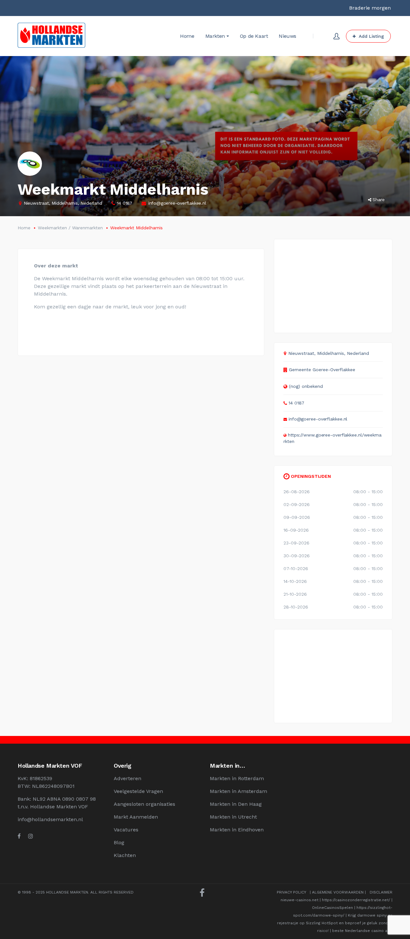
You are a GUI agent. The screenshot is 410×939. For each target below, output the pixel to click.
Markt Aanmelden (136, 817)
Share (379, 199)
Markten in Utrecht (233, 817)
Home (24, 227)
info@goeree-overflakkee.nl (177, 203)
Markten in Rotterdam (237, 778)
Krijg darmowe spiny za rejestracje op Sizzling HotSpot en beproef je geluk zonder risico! (334, 923)
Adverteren (127, 778)
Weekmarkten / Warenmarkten (70, 227)
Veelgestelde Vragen (138, 791)
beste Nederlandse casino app (362, 930)
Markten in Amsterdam (238, 791)
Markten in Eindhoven (237, 830)
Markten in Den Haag (236, 804)
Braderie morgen (370, 8)
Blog (119, 842)
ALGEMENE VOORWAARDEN (338, 892)
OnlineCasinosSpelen (332, 907)
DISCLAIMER (381, 892)
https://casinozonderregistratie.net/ (356, 900)
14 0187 (124, 203)
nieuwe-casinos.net (299, 900)
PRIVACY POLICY (291, 892)
